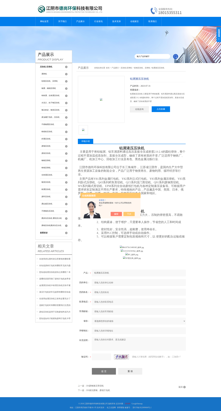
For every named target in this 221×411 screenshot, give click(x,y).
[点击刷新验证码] (121, 356)
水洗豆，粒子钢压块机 (50, 103)
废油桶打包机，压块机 (50, 117)
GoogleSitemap (137, 404)
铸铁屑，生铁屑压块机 (50, 95)
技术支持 (116, 21)
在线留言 (134, 21)
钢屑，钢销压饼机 (48, 88)
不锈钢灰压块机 (47, 211)
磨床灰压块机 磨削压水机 (51, 218)
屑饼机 (44, 74)
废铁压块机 (46, 153)
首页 (108, 68)
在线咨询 (139, 109)
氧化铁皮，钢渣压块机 (50, 110)
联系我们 (152, 21)
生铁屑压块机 (46, 175)
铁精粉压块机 (46, 132)
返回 (180, 387)
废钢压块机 (46, 146)
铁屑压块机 (46, 189)
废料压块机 (46, 196)
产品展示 (80, 21)
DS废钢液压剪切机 (95, 386)
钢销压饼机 (46, 160)
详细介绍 (85, 141)
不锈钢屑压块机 (47, 124)
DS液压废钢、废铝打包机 (98, 390)
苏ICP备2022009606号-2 (142, 407)
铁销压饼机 (46, 168)
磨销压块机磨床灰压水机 (51, 225)
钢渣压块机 (46, 182)
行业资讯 (98, 21)
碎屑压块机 (46, 139)
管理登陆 (120, 407)
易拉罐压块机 (46, 204)
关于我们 (62, 21)
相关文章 (46, 246)
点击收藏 (161, 109)
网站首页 (44, 21)
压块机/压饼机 (126, 68)
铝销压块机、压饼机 (49, 81)
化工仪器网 (111, 407)
